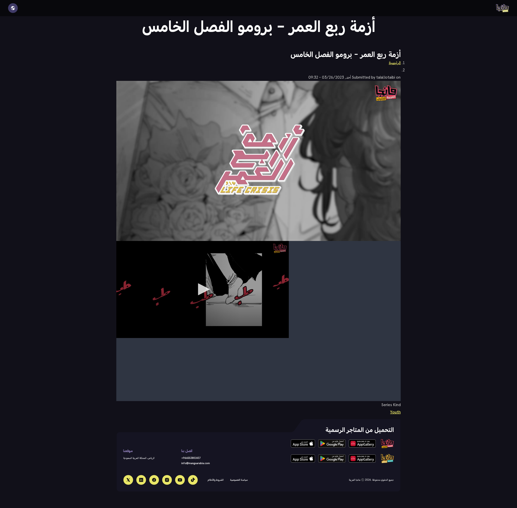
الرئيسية (395, 62)
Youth (395, 412)
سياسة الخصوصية (239, 480)
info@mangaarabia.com (195, 463)
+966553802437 (191, 458)
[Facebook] (154, 480)
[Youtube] (180, 480)
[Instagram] (167, 480)
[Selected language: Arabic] (13, 8)
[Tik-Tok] (193, 480)
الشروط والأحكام (216, 480)
